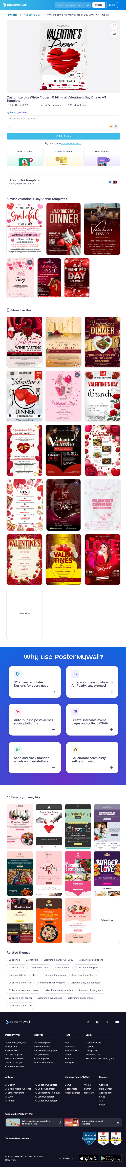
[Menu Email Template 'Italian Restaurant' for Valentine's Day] (20, 873)
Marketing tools (41, 1058)
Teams (68, 1054)
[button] (114, 26)
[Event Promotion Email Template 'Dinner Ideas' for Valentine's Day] (78, 826)
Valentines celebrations (91, 959)
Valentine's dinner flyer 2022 (58, 959)
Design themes (41, 1054)
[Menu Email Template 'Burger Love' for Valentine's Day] (107, 873)
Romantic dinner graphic (91, 990)
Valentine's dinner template (59, 990)
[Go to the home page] (13, 5)
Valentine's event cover (50, 998)
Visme (87, 1084)
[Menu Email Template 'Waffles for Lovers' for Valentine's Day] (49, 920)
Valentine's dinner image (80, 998)
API (101, 1100)
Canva (68, 1084)
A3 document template (86, 967)
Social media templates (45, 1050)
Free (67, 1042)
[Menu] (122, 5)
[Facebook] (88, 1022)
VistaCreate (71, 1088)
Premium (69, 1046)
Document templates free (84, 975)
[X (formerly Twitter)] (107, 1022)
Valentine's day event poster (85, 982)
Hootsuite (89, 1092)
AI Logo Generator (44, 1096)
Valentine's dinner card (20, 1005)
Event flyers (32, 959)
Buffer (87, 1088)
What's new (11, 1046)
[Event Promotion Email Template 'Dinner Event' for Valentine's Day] (49, 826)
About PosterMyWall (15, 1042)
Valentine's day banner (20, 998)
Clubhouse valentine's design (24, 990)
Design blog (92, 1050)
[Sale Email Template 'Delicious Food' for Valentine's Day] (78, 873)
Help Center (105, 1088)
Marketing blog (93, 1054)
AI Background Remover (47, 1092)
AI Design (10, 1084)
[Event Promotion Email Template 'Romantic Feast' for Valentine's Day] (20, 826)
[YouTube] (117, 1022)
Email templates (41, 1046)
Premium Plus (72, 1050)
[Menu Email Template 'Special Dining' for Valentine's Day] (107, 826)
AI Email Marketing (14, 1092)
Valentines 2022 (17, 967)
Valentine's (14, 959)
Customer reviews (14, 1066)
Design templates (42, 1042)
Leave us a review (14, 1058)
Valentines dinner (40, 967)
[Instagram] (97, 1022)
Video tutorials (93, 1042)
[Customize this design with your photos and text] (63, 56)
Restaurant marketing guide (100, 1058)
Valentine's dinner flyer (20, 982)
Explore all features (43, 1062)
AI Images (10, 1100)
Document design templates (23, 975)
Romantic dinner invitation (51, 982)
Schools (69, 1058)
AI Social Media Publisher (18, 1088)
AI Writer (9, 1096)
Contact (103, 1084)
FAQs (102, 1096)
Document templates (55, 975)
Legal (102, 1104)
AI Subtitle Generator (46, 1084)
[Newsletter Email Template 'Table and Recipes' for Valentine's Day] (49, 873)
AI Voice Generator (45, 1088)
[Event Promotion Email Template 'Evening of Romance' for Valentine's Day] (20, 920)
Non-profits (71, 1062)
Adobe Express (72, 1092)
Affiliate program (13, 1054)
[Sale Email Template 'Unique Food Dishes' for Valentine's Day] (78, 920)
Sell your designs (14, 1062)
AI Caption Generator (46, 1100)
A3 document (62, 967)
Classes (90, 1046)
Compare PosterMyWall (77, 1077)
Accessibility (105, 1092)
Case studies (12, 1050)
